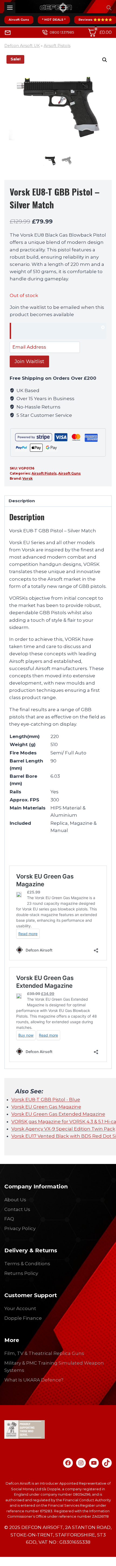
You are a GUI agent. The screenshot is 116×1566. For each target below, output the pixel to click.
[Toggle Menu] (9, 7)
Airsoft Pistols (57, 45)
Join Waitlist (29, 361)
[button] (105, 60)
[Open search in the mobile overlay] (109, 7)
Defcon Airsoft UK (22, 45)
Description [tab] (22, 500)
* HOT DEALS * (54, 19)
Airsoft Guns (19, 19)
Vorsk (27, 478)
